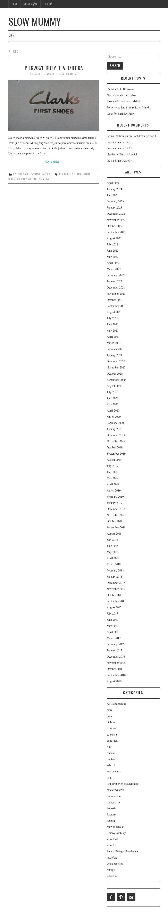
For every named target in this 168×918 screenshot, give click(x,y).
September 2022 (116, 232)
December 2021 (116, 287)
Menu (12, 35)
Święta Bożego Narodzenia (122, 851)
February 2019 (115, 496)
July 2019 (112, 466)
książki (111, 765)
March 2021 (114, 343)
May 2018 (112, 552)
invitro (111, 759)
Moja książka (30, 4)
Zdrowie (112, 876)
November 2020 (116, 367)
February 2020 (115, 423)
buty (70, 174)
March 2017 (114, 638)
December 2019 (116, 435)
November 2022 (116, 220)
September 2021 (116, 306)
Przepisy (112, 814)
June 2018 (112, 546)
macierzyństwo (32, 174)
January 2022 (114, 281)
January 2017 (114, 650)
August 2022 (114, 238)
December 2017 (116, 583)
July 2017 (112, 613)
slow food (112, 839)
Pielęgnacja (113, 802)
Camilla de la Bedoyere (120, 89)
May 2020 (112, 404)
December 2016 (116, 656)
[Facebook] (111, 897)
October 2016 (115, 669)
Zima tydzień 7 (123, 148)
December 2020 (116, 361)
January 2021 (114, 355)
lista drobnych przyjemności (123, 784)
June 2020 (112, 398)
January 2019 (114, 503)
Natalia (50, 74)
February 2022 (115, 275)
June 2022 (112, 250)
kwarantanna (114, 771)
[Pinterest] (121, 897)
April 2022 (113, 263)
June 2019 (112, 472)
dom (109, 716)
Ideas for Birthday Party (121, 113)
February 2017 (115, 644)
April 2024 (113, 183)
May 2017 (112, 626)
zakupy (46, 174)
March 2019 (114, 490)
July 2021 (112, 318)
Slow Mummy (34, 21)
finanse (111, 753)
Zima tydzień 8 (123, 142)
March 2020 (114, 417)
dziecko (17, 174)
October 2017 (115, 595)
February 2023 (115, 201)
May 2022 (112, 257)
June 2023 (112, 195)
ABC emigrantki (116, 704)
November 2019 (116, 441)
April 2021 (113, 337)
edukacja (112, 734)
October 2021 (115, 300)
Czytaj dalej (53, 161)
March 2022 (114, 269)
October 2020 (115, 373)
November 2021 (116, 293)
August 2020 (114, 386)
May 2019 (112, 478)
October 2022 (115, 226)
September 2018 (116, 527)
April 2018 (113, 558)
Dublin (111, 722)
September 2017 (116, 601)
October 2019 (115, 447)
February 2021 (115, 349)
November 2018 (116, 515)
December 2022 (116, 214)
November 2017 (116, 589)
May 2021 (112, 330)
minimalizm (114, 796)
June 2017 (112, 620)
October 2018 (115, 521)
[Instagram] (131, 897)
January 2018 (114, 576)
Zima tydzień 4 (128, 154)
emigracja (112, 740)
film (109, 747)
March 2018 (114, 564)
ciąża (109, 710)
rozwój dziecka (115, 827)
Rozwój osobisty (116, 833)
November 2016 (116, 663)
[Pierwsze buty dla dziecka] (53, 105)
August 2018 (114, 533)
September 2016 (116, 675)
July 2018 (112, 540)
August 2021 (114, 312)
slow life (112, 845)
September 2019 (116, 453)
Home (14, 4)
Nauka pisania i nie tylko (121, 95)
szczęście (112, 857)
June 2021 (112, 324)
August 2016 (114, 681)
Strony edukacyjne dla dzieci (123, 101)
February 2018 (115, 570)
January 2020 (114, 429)
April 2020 (113, 410)
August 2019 (114, 460)
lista (109, 777)
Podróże (48, 4)
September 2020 (116, 380)
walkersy (44, 179)
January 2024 (114, 189)
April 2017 (113, 632)
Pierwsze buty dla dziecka (54, 68)
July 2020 (112, 392)
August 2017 (114, 607)
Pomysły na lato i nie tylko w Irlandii (128, 107)
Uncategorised (115, 864)
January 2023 (114, 207)
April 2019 (113, 484)
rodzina (111, 820)
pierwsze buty (29, 179)
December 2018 (116, 509)
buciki (62, 174)
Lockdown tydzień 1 (144, 136)
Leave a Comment (68, 74)
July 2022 (112, 244)
